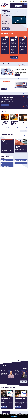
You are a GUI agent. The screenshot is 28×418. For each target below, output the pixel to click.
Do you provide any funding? (5, 166)
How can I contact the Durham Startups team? (21, 160)
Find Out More (3, 88)
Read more (7, 127)
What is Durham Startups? (5, 160)
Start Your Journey (5, 28)
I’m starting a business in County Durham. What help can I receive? (7, 163)
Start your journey (18, 6)
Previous (22, 130)
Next (25, 130)
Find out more (4, 406)
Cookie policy (15, 416)
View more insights (23, 112)
